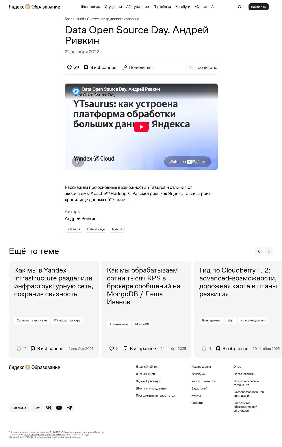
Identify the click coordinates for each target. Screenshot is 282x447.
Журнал (201, 7)
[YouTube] (59, 407)
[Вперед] (268, 251)
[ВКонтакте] (49, 407)
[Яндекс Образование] (34, 6)
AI (212, 7)
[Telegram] (69, 407)
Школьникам (90, 7)
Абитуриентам (137, 7)
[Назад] (258, 251)
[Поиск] (239, 6)
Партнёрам (162, 7)
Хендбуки (182, 7)
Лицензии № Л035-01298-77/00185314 (44, 434)
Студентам (113, 7)
